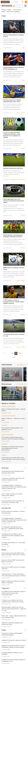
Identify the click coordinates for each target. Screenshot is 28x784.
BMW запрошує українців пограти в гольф (13, 268)
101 (14, 357)
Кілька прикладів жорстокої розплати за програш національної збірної (13, 200)
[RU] (11, 2)
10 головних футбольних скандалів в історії (13, 335)
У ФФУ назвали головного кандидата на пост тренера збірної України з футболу (13, 301)
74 (12, 353)
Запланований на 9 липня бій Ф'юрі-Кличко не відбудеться (13, 68)
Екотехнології (17, 10)
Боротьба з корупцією (13, 11)
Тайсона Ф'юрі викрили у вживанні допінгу (13, 35)
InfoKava (8, 6)
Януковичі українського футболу (13, 168)
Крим (3, 11)
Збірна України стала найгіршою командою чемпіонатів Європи (13, 235)
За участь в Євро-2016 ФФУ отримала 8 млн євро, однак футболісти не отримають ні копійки (11, 135)
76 (20, 353)
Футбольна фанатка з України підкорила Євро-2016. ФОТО (12, 100)
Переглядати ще (21, 364)
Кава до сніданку (7, 10)
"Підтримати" (5, 2)
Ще (25, 468)
